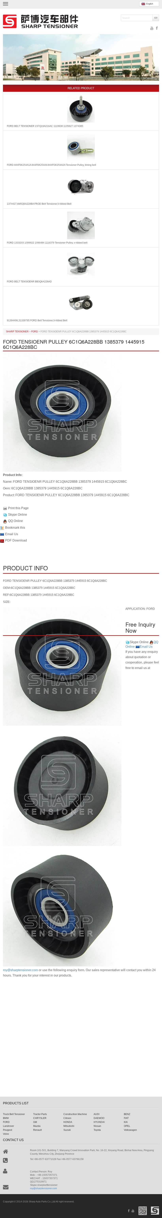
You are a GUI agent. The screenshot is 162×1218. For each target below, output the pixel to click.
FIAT (126, 1118)
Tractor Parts (40, 1114)
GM (35, 1122)
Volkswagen (130, 1130)
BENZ (127, 1114)
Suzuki (67, 1130)
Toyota (97, 1130)
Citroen (67, 1118)
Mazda (36, 1126)
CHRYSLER (39, 1118)
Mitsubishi (68, 1126)
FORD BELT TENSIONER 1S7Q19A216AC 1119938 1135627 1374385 (45, 126)
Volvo (6, 1134)
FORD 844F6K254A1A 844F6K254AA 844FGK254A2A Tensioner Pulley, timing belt (51, 165)
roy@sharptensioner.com (20, 970)
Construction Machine (75, 1114)
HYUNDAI (99, 1122)
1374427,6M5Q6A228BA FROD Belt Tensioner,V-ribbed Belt (39, 203)
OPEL (127, 1126)
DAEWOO (99, 1118)
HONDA (67, 1122)
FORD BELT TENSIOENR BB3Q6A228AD (29, 281)
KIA (126, 1122)
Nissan (97, 1126)
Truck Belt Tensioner (14, 1114)
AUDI (96, 1114)
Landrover (8, 1126)
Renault (37, 1130)
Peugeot (7, 1130)
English (149, 4)
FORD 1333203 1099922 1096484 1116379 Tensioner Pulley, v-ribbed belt (47, 242)
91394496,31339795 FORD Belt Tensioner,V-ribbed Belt (37, 320)
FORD (6, 1122)
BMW (6, 1118)
